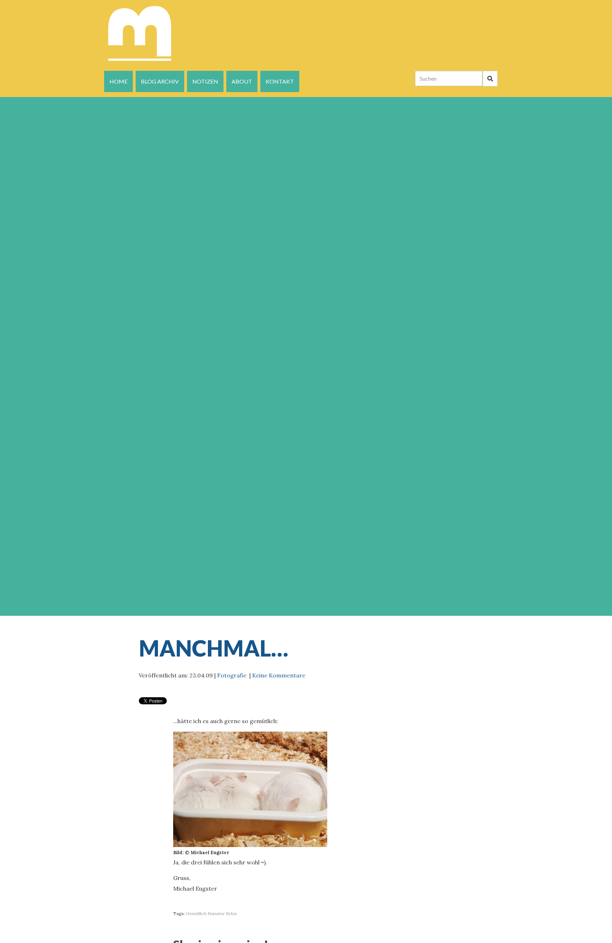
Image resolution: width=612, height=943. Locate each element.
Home (118, 81)
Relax (231, 913)
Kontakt (280, 81)
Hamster (216, 913)
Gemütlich (196, 913)
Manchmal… (213, 648)
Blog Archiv (160, 81)
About (242, 81)
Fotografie (231, 675)
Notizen (205, 81)
